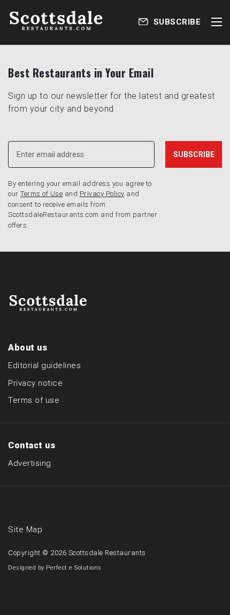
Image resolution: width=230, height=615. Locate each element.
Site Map (25, 529)
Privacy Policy (102, 194)
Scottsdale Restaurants (107, 553)
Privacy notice (35, 383)
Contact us (31, 445)
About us (27, 347)
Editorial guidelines (44, 365)
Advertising (29, 463)
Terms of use (33, 400)
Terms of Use (41, 194)
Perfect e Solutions (74, 567)
